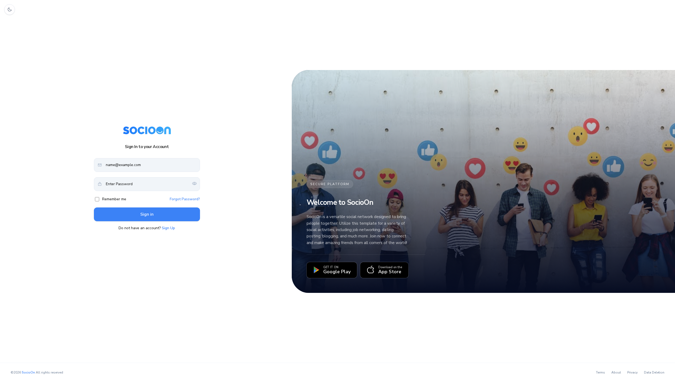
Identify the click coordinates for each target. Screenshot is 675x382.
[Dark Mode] (9, 9)
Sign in (147, 214)
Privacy (632, 372)
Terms (600, 372)
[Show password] (194, 184)
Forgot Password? (185, 199)
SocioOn (28, 372)
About (616, 372)
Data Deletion (654, 372)
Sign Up (168, 228)
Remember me (114, 199)
